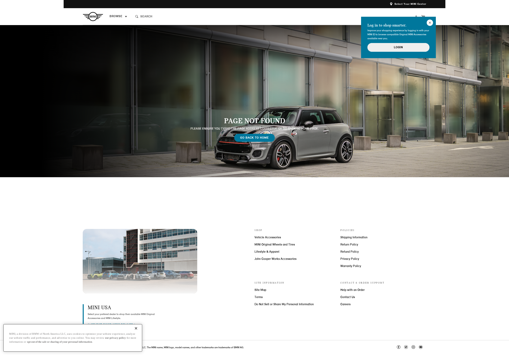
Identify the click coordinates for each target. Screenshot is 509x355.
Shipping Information (353, 237)
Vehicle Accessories (267, 237)
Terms (258, 297)
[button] (408, 4)
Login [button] (398, 47)
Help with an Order (352, 290)
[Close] (136, 328)
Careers (345, 304)
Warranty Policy (350, 266)
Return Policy (349, 244)
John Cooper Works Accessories (275, 259)
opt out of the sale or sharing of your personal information (59, 341)
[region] (72, 338)
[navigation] (118, 17)
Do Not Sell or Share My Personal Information (284, 304)
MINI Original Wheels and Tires (274, 244)
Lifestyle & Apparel (266, 251)
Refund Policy (349, 251)
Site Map (260, 290)
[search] (170, 16)
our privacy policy (115, 337)
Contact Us (347, 297)
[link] (96, 16)
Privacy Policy (349, 259)
